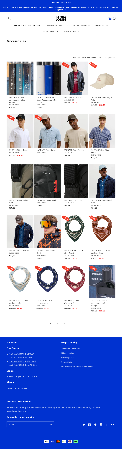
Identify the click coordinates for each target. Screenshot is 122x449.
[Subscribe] (51, 424)
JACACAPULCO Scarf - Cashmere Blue (19, 302)
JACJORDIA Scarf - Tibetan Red (72, 302)
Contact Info (66, 362)
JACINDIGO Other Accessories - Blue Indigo (99, 303)
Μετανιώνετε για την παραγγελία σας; (77, 366)
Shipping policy (67, 353)
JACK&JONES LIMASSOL (23, 365)
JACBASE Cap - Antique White (101, 98)
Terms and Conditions (70, 349)
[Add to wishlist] (31, 65)
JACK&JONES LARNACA (22, 361)
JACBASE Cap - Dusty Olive (100, 151)
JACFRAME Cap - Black (74, 97)
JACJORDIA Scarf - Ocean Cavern (45, 302)
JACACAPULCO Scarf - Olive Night (74, 251)
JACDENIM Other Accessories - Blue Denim (17, 99)
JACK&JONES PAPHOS (21, 354)
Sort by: (76, 57)
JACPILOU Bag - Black (46, 200)
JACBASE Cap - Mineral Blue (101, 201)
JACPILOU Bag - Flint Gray (18, 201)
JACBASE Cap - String (46, 150)
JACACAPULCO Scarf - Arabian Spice (101, 251)
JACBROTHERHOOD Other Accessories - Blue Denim (47, 99)
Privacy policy (67, 358)
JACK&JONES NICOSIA (22, 358)
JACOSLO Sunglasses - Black (46, 251)
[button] (9, 18)
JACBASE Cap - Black (18, 150)
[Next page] (71, 323)
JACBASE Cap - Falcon (74, 150)
